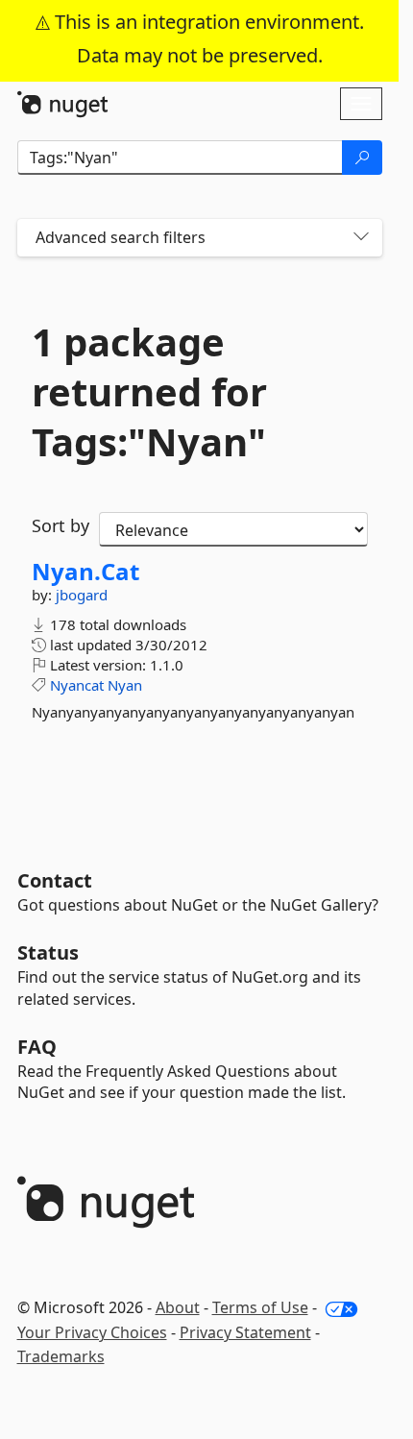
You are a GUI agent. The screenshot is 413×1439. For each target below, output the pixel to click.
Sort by (60, 525)
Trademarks (61, 1356)
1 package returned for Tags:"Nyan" (149, 392)
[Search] (362, 157)
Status (48, 952)
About (178, 1307)
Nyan (125, 685)
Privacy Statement (245, 1332)
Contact (54, 880)
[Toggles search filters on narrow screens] (361, 237)
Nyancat (77, 685)
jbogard (82, 594)
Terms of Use (260, 1307)
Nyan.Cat (85, 571)
